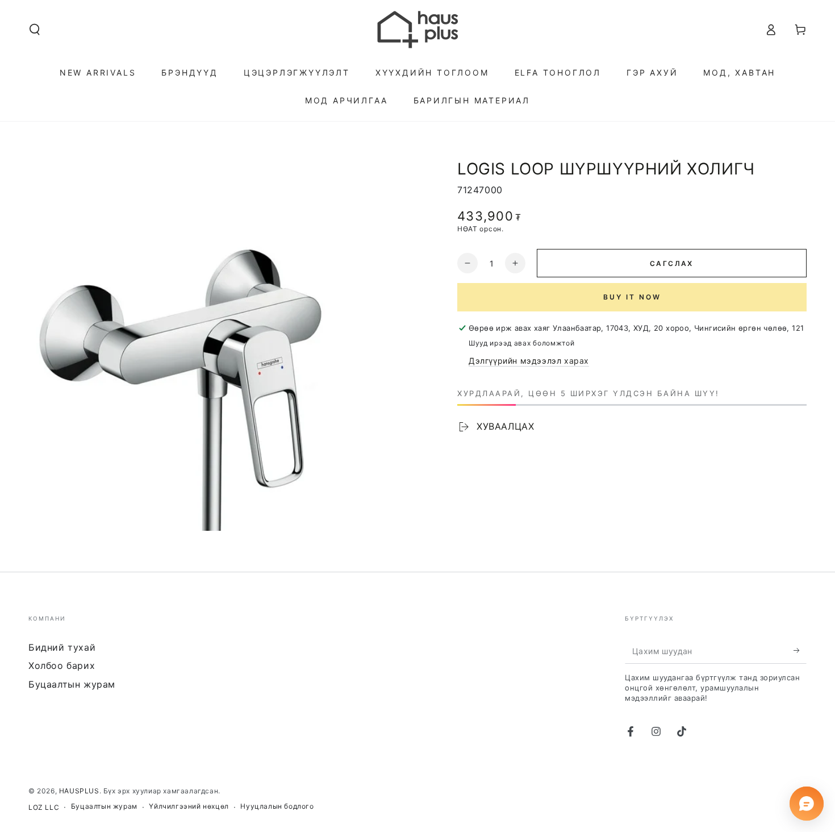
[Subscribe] (800, 650)
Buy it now (632, 297)
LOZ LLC (43, 807)
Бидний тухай (61, 647)
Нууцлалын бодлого (277, 806)
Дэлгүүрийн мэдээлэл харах (529, 360)
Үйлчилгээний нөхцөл (188, 806)
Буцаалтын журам (71, 684)
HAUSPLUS (79, 791)
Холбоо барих (61, 665)
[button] (34, 29)
